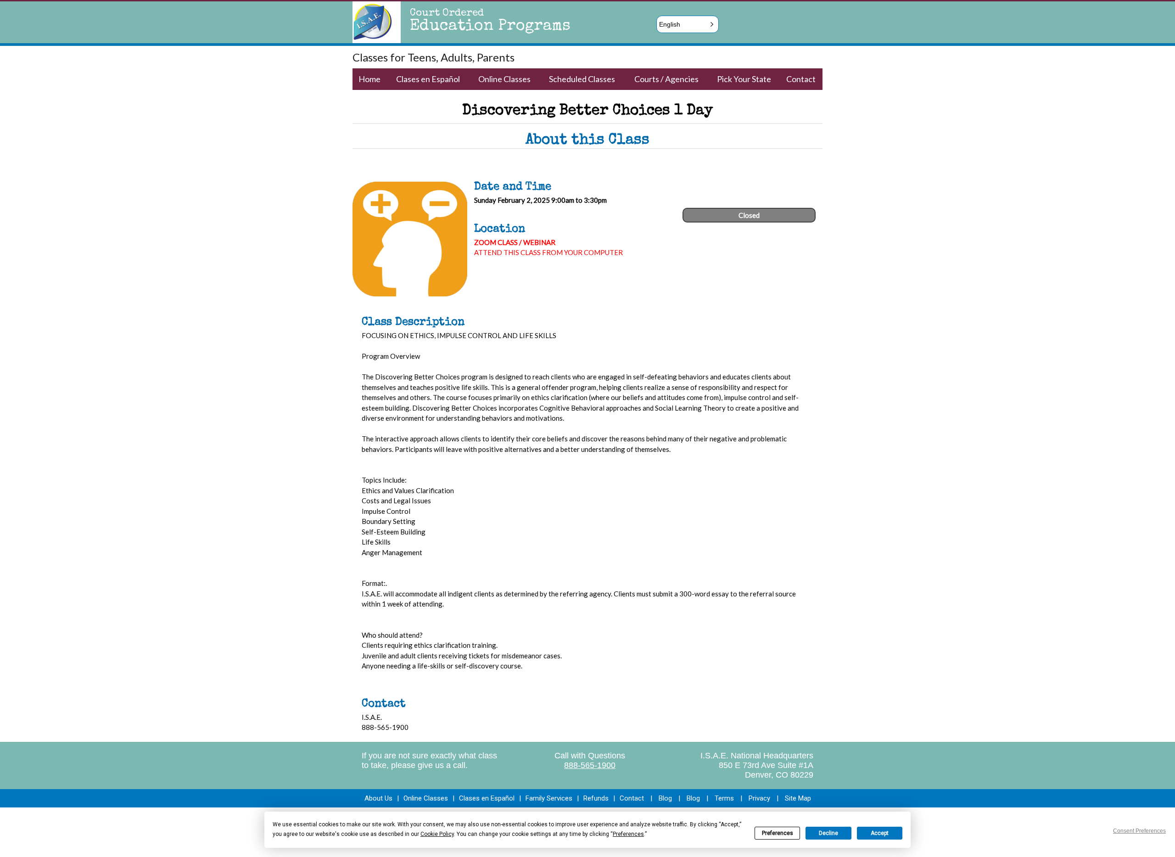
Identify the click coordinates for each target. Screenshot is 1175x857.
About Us (378, 798)
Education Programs (490, 26)
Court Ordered (447, 14)
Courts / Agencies (666, 79)
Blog (665, 798)
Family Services (549, 798)
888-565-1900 (589, 765)
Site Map (798, 798)
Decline (828, 833)
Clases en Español (428, 79)
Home (369, 79)
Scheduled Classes (582, 79)
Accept (880, 833)
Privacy (759, 798)
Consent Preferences (1139, 831)
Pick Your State (744, 79)
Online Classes (504, 79)
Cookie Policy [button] (437, 834)
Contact (801, 79)
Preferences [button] (628, 834)
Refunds (596, 798)
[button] (687, 24)
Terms (724, 798)
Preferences (777, 833)
